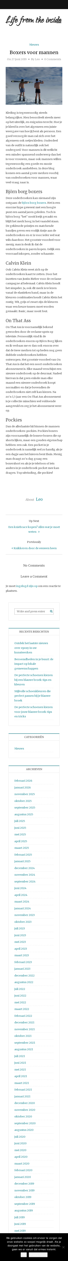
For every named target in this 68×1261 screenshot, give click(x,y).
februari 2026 (23, 780)
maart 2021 (21, 1083)
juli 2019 (19, 1217)
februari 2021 (23, 1089)
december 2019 (24, 1183)
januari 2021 (22, 1096)
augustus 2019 (23, 1210)
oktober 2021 (23, 1036)
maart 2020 (21, 1163)
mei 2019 (20, 1230)
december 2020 (24, 1103)
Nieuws (34, 44)
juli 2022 (19, 989)
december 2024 (24, 868)
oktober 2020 (23, 1116)
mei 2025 (20, 834)
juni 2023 (20, 935)
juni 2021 (20, 1062)
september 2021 (24, 1042)
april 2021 (20, 1076)
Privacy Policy (38, 1254)
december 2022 (24, 975)
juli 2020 (19, 1136)
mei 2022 (20, 1002)
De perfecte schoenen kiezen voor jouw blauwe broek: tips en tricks (33, 711)
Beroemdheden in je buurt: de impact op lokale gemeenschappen (33, 664)
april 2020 (20, 1156)
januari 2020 (22, 1177)
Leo (37, 59)
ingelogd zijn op (27, 586)
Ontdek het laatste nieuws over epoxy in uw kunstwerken (31, 647)
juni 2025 (20, 828)
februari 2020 (23, 1170)
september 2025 (24, 807)
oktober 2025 (23, 801)
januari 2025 (22, 861)
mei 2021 (20, 1069)
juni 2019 (20, 1224)
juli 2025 (19, 821)
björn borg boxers (34, 202)
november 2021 (24, 1029)
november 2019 (24, 1190)
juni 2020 (20, 1143)
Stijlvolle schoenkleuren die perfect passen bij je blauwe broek (32, 696)
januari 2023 (22, 968)
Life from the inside (33, 21)
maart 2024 (21, 901)
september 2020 (25, 1123)
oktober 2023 (23, 922)
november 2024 (24, 874)
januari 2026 (22, 787)
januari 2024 (22, 908)
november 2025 (24, 794)
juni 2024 (20, 888)
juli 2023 (19, 928)
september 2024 (25, 881)
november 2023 (24, 915)
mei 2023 (20, 942)
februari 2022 (23, 1016)
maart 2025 (21, 848)
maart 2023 (21, 955)
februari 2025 (23, 854)
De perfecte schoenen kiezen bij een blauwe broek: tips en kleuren (33, 679)
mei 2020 (20, 1150)
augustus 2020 (23, 1130)
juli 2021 (19, 1056)
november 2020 (24, 1110)
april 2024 (20, 895)
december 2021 (24, 1022)
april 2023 (20, 948)
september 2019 (24, 1204)
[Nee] (63, 1247)
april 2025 (20, 841)
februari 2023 (23, 962)
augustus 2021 (23, 1049)
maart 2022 (21, 1009)
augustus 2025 (23, 814)
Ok (23, 1254)
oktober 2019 (22, 1197)
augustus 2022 (23, 982)
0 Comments (52, 59)
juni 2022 (20, 995)
